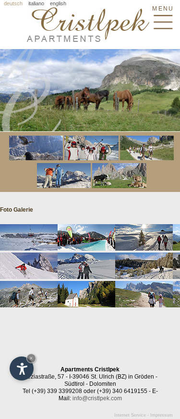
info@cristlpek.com (97, 398)
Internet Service (130, 415)
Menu (163, 8)
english (58, 3)
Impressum (161, 415)
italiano (36, 3)
